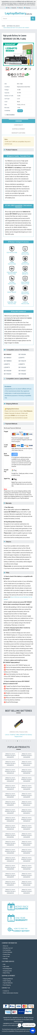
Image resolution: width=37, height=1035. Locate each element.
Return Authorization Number (10, 993)
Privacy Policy (6, 954)
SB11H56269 (22, 367)
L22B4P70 (7, 364)
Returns (21, 7)
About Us (5, 946)
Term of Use (6, 956)
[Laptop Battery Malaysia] (18, 15)
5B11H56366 (22, 354)
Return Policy (6, 973)
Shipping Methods (8, 978)
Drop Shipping (7, 985)
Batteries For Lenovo (13, 26)
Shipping (27, 7)
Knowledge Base (7, 968)
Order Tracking (7, 980)
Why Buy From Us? (8, 948)
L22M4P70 (21, 364)
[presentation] (18, 121)
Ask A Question (10, 114)
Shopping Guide (7, 970)
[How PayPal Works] (25, 1014)
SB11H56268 (22, 374)
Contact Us (6, 991)
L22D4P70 (7, 367)
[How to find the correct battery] (18, 929)
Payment (14, 7)
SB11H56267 (22, 370)
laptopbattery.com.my (17, 1017)
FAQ (8, 7)
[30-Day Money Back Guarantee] (18, 906)
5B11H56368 (7, 370)
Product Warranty (7, 952)
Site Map (5, 958)
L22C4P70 (21, 357)
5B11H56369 (7, 374)
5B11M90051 (7, 357)
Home (3, 26)
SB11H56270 (22, 361)
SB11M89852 (8, 361)
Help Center (6, 966)
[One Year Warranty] (18, 918)
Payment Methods (7, 983)
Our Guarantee (7, 950)
